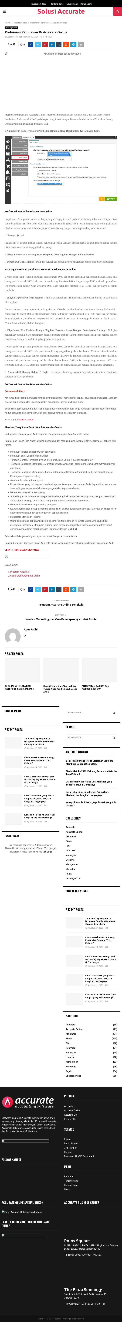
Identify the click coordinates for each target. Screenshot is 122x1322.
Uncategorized (11, 28)
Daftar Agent (86, 4)
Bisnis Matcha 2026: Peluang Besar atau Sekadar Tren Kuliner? (39, 760)
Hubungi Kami (72, 4)
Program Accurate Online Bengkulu (61, 604)
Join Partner (70, 1148)
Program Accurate (20, 571)
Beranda (68, 1176)
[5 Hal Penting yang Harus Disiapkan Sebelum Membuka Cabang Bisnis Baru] (13, 743)
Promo (67, 1139)
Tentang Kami (57, 4)
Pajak (68, 873)
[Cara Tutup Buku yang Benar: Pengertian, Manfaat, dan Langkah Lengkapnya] (13, 800)
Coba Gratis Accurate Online (25, 575)
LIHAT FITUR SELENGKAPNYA (22, 549)
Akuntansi (71, 836)
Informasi (71, 850)
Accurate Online (25, 419)
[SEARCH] (113, 713)
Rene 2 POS (70, 1119)
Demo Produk (71, 1143)
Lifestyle (70, 860)
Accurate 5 (69, 1106)
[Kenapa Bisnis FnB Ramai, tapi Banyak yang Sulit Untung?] (13, 819)
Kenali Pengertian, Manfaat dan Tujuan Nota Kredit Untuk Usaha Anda (60, 689)
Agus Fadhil (12, 37)
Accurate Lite (71, 1114)
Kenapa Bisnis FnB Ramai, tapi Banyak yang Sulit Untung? (39, 816)
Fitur (68, 846)
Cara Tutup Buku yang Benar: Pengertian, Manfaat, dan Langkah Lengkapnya (39, 798)
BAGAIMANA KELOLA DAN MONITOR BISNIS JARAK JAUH (19, 687)
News (67, 1189)
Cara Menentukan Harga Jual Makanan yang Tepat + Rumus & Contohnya (39, 779)
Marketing (71, 869)
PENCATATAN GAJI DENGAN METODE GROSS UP (95, 687)
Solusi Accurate (61, 11)
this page (47, 851)
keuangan (71, 855)
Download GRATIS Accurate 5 (79, 1156)
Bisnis (69, 841)
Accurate (70, 827)
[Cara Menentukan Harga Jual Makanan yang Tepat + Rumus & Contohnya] (13, 781)
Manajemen (72, 864)
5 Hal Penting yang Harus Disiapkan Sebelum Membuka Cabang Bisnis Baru (39, 741)
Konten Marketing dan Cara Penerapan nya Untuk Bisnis (61, 619)
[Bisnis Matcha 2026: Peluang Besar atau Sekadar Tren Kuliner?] (13, 762)
